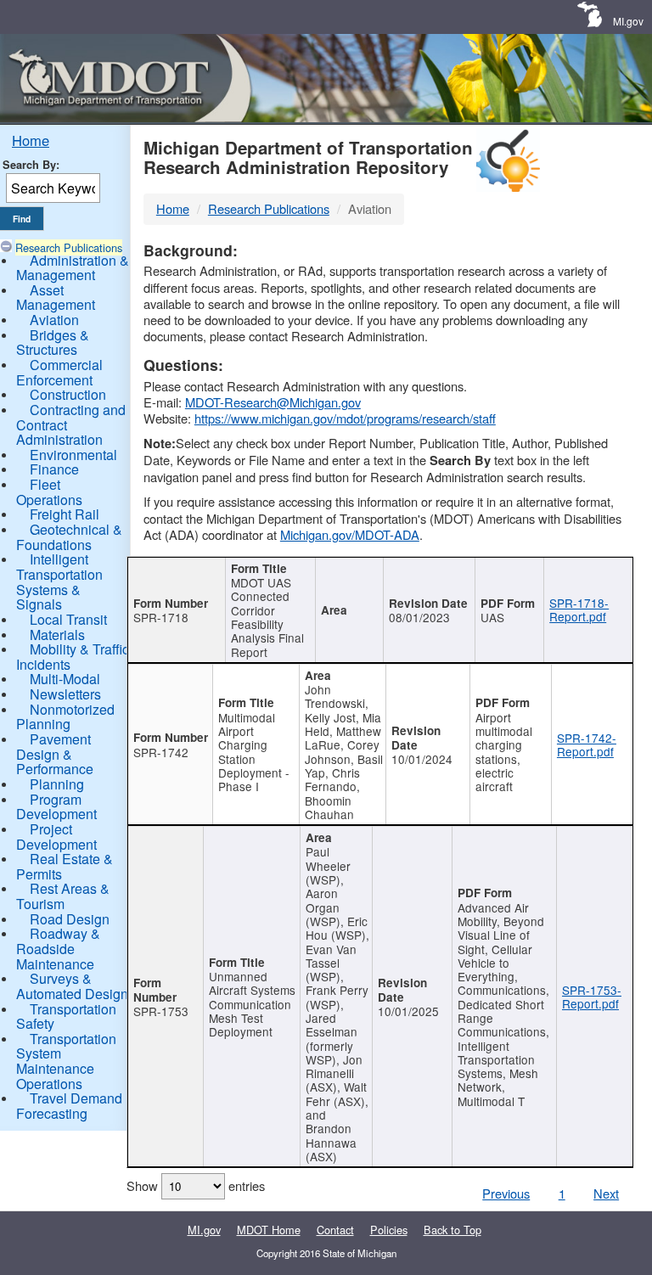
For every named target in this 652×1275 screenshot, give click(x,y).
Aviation (54, 319)
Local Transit (68, 619)
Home (30, 140)
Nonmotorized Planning (65, 716)
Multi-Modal (65, 678)
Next (606, 1193)
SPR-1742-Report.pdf (586, 744)
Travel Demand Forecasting (69, 1105)
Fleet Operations (49, 492)
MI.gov (628, 21)
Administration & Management (72, 267)
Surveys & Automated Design (72, 986)
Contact (335, 1230)
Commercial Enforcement (59, 372)
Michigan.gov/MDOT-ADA (349, 534)
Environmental (73, 454)
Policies (389, 1230)
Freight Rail (64, 514)
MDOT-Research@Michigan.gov (273, 402)
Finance (54, 469)
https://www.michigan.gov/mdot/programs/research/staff (345, 418)
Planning (57, 784)
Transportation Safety (66, 1016)
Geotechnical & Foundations (69, 537)
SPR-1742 (160, 752)
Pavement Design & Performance (54, 753)
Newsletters (65, 694)
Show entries (195, 1185)
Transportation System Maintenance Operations (66, 1061)
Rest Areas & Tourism (63, 896)
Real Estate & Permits (64, 866)
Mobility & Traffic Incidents (72, 656)
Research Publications (68, 247)
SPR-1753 (160, 1011)
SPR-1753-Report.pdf (591, 996)
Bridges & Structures (52, 342)
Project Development (56, 836)
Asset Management (55, 297)
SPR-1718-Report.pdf (579, 609)
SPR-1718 (160, 617)
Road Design (70, 919)
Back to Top (452, 1230)
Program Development (56, 806)
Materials (57, 634)
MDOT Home (269, 1230)
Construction (68, 394)
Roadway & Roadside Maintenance (58, 948)
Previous (506, 1193)
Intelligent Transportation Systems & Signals (59, 581)
